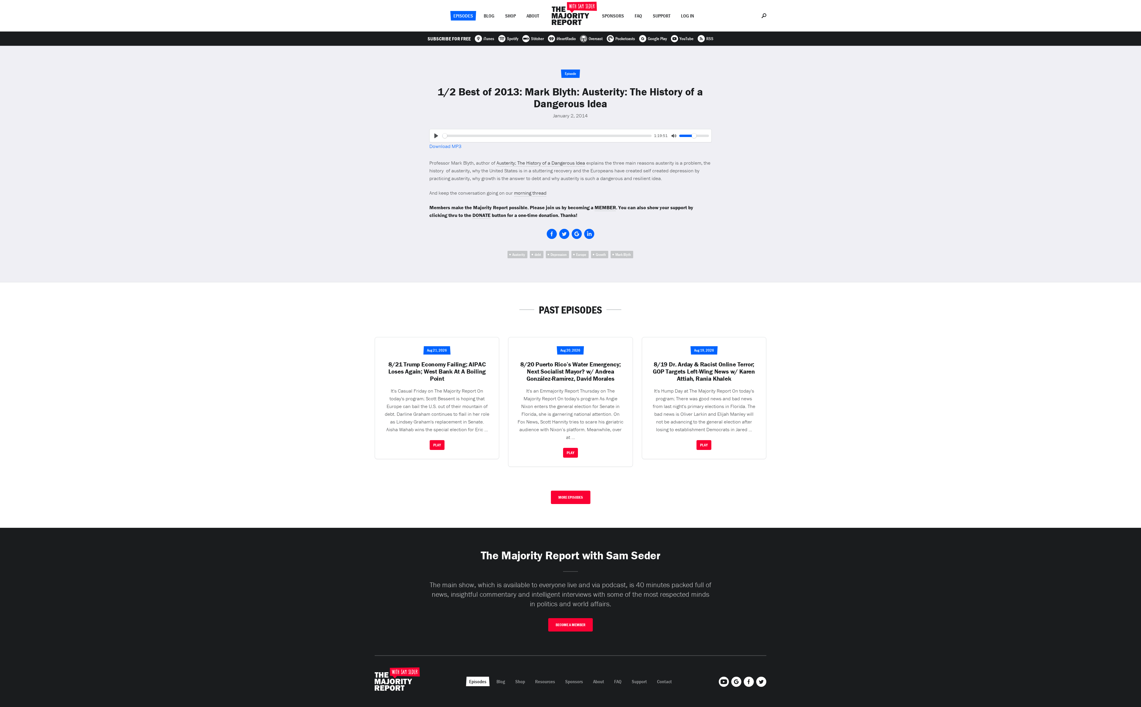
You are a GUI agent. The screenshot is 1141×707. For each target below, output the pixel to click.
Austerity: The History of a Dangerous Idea (541, 163)
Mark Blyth (623, 254)
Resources (545, 681)
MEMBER (605, 207)
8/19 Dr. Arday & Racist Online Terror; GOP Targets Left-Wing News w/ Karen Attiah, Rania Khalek (704, 371)
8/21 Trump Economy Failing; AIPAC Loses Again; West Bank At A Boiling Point (437, 371)
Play (437, 445)
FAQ (638, 15)
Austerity (518, 254)
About (533, 15)
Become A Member (570, 624)
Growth (601, 254)
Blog (489, 15)
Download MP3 (445, 146)
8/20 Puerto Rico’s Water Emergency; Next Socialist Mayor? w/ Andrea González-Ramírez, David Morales (570, 371)
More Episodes (570, 497)
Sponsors (613, 15)
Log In (687, 15)
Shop (510, 15)
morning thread (530, 193)
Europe (581, 254)
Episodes (463, 15)
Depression (559, 254)
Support (661, 15)
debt (538, 254)
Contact (664, 681)
